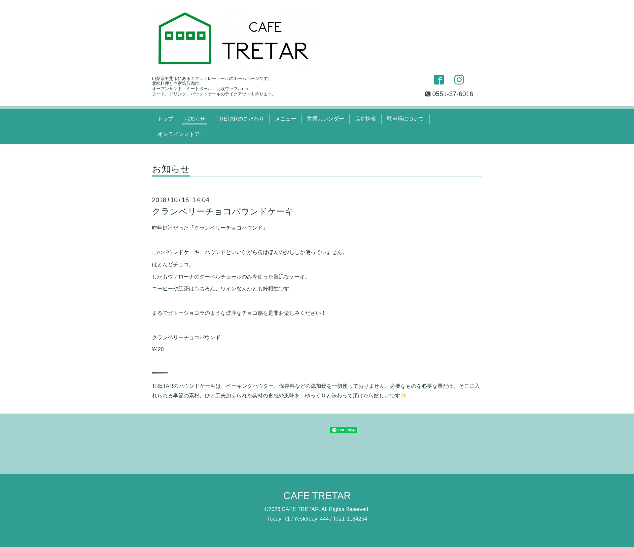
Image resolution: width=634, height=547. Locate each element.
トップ (165, 119)
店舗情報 (365, 119)
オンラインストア (179, 134)
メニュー (285, 119)
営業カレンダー (325, 119)
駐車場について (405, 119)
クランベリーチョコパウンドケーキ (223, 211)
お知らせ (194, 119)
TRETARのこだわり (240, 119)
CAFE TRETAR (317, 495)
